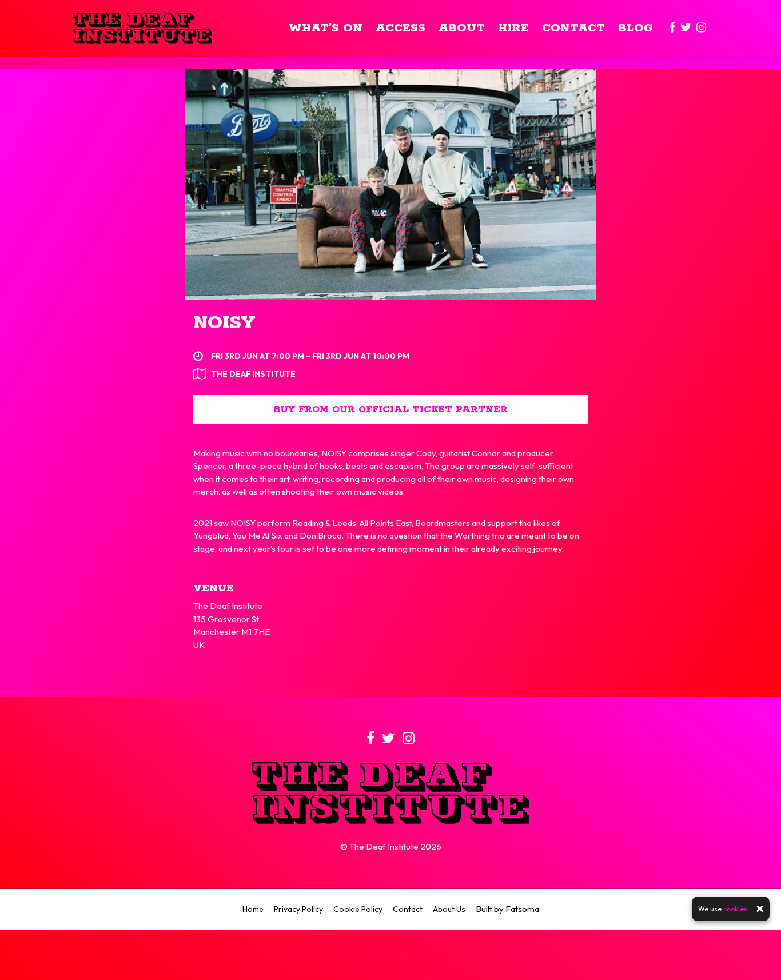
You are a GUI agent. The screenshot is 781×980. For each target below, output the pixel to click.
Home (253, 909)
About (462, 28)
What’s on (325, 28)
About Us (449, 909)
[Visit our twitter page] (686, 28)
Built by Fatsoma (507, 908)
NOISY (224, 323)
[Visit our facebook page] (672, 28)
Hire (513, 28)
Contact (573, 28)
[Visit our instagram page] (701, 28)
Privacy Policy (298, 909)
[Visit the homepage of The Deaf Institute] (142, 28)
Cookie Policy (357, 909)
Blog (635, 28)
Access (400, 28)
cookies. (736, 909)
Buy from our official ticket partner (390, 410)
